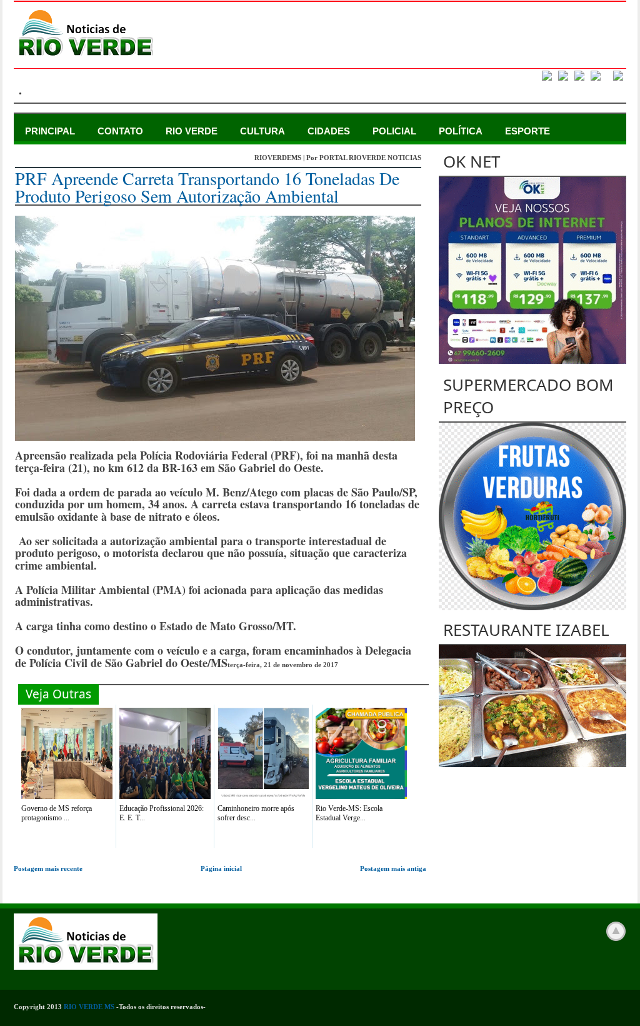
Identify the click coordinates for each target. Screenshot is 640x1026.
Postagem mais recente (48, 868)
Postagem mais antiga (393, 868)
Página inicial (221, 868)
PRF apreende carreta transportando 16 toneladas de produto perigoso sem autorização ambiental (207, 187)
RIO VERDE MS (89, 1006)
